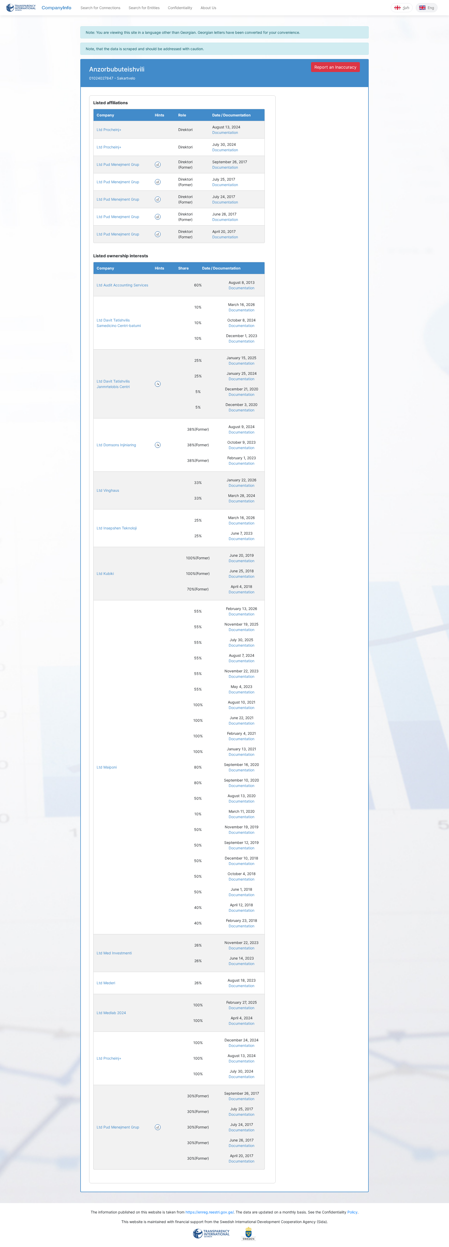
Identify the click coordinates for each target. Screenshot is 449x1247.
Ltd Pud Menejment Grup (118, 164)
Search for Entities (144, 7)
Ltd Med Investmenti (114, 953)
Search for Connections (100, 7)
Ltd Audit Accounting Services (122, 285)
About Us (208, 7)
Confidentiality (180, 7)
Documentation (225, 132)
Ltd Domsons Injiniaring (116, 445)
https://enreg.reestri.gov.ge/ (210, 1212)
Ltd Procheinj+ (109, 129)
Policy (352, 1212)
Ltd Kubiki (105, 573)
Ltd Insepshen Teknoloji (117, 528)
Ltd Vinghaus (108, 490)
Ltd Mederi (106, 983)
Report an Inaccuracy (335, 67)
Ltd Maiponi (107, 767)
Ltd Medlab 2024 (111, 1012)
